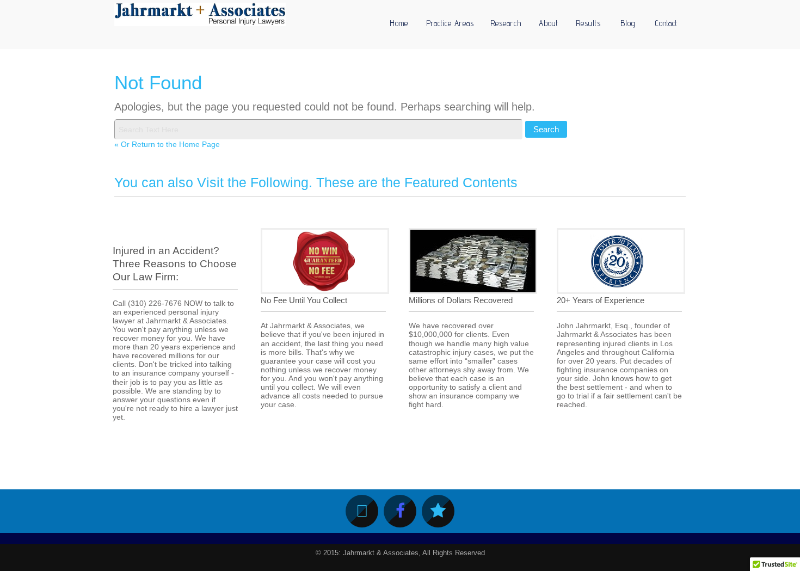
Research (505, 23)
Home (399, 23)
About (548, 23)
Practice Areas (450, 23)
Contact (666, 23)
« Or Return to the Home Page (167, 144)
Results (588, 23)
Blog (628, 23)
